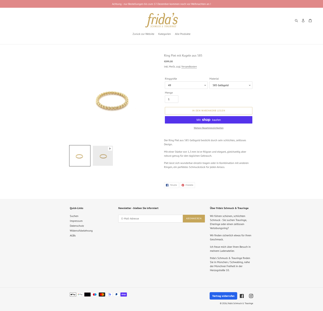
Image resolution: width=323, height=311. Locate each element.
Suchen (74, 216)
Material (214, 78)
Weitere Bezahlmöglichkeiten (209, 127)
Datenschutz (77, 225)
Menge (169, 92)
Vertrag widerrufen (223, 296)
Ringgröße (171, 78)
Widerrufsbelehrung (81, 230)
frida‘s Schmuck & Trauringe (240, 303)
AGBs (73, 235)
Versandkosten (189, 66)
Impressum (76, 220)
